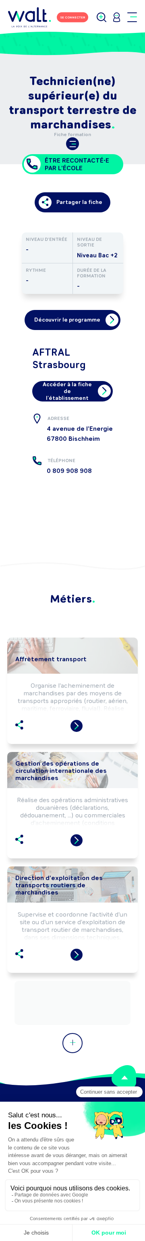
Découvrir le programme (67, 319)
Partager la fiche (79, 202)
